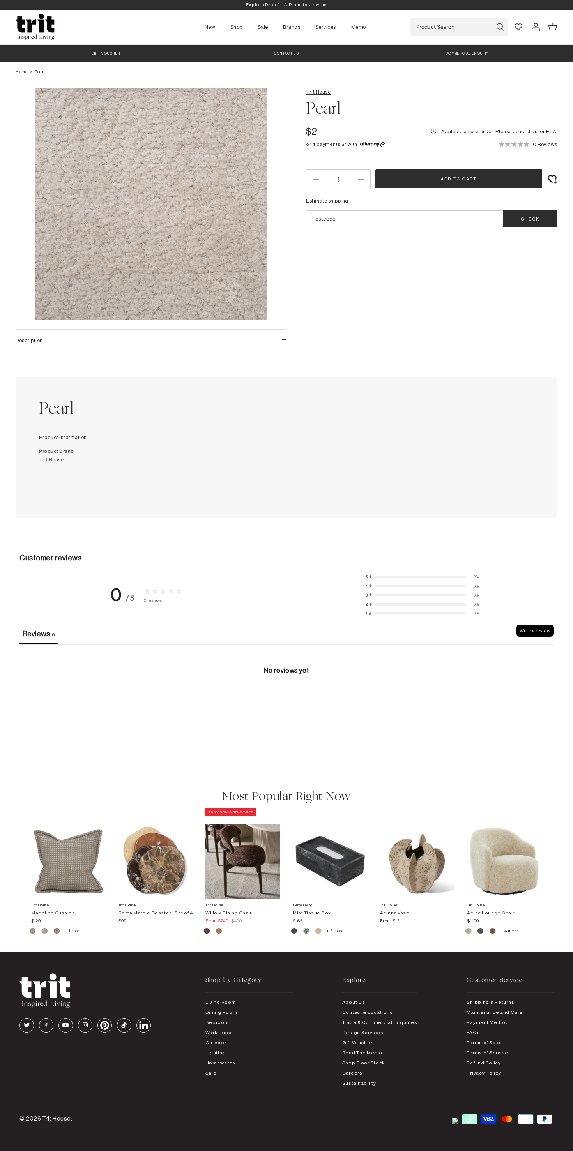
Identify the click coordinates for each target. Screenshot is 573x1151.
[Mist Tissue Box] (330, 853)
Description (29, 340)
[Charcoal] (294, 932)
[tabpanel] (286, 703)
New (210, 27)
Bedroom (217, 1022)
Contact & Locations (367, 1012)
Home (21, 71)
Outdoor (215, 1042)
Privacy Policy (484, 1073)
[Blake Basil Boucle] (481, 932)
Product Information (63, 437)
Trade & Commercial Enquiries (379, 1022)
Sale (263, 27)
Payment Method (488, 1022)
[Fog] (45, 932)
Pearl (39, 71)
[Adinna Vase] (417, 853)
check (530, 219)
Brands (291, 27)
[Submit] (500, 27)
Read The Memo (362, 1053)
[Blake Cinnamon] (493, 932)
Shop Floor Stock (363, 1063)
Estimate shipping (327, 201)
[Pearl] (319, 932)
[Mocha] (207, 932)
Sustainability (359, 1083)
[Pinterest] (104, 1025)
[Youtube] (65, 1025)
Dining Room (221, 1012)
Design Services (363, 1032)
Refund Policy (483, 1063)
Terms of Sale (483, 1042)
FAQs (473, 1032)
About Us (353, 1002)
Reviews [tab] (39, 633)
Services (325, 27)
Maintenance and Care (494, 1012)
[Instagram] (85, 1025)
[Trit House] (35, 27)
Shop (236, 27)
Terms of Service (487, 1053)
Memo (358, 27)
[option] (286, 5)
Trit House (318, 91)
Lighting (215, 1053)
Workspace (219, 1032)
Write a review (535, 631)
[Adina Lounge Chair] (504, 853)
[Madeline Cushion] (68, 853)
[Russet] (57, 932)
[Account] (535, 27)
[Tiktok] (124, 1025)
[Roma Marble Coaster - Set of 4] (155, 853)
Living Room (220, 1002)
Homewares (220, 1063)
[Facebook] (46, 1025)
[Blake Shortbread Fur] (469, 932)
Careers (352, 1073)
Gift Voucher (357, 1042)
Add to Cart (459, 179)
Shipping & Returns (490, 1002)
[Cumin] (219, 932)
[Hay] (33, 932)
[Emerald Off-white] (307, 932)
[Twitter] (26, 1025)
